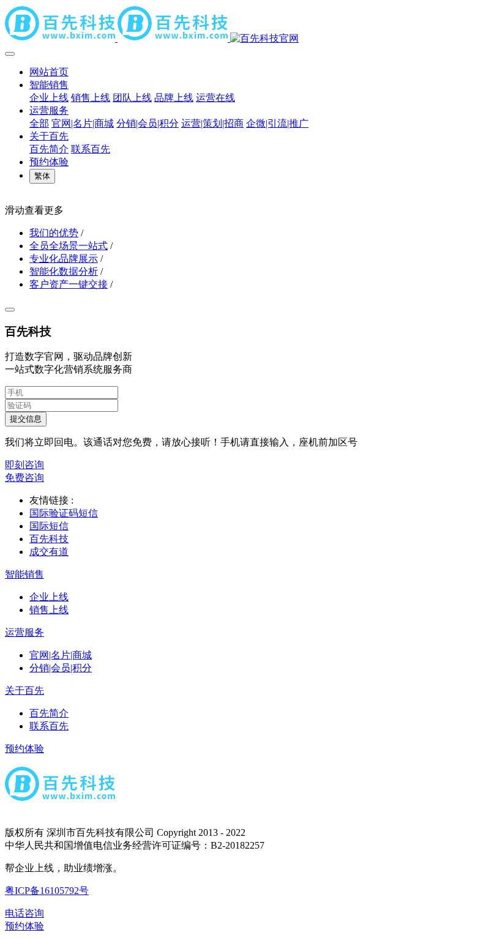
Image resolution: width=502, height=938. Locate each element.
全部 (39, 123)
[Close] (10, 309)
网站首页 (49, 72)
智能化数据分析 (63, 271)
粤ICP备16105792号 (47, 890)
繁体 (42, 176)
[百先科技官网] (251, 25)
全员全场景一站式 (68, 245)
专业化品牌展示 (63, 258)
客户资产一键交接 (68, 284)
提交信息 (26, 418)
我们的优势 (53, 233)
